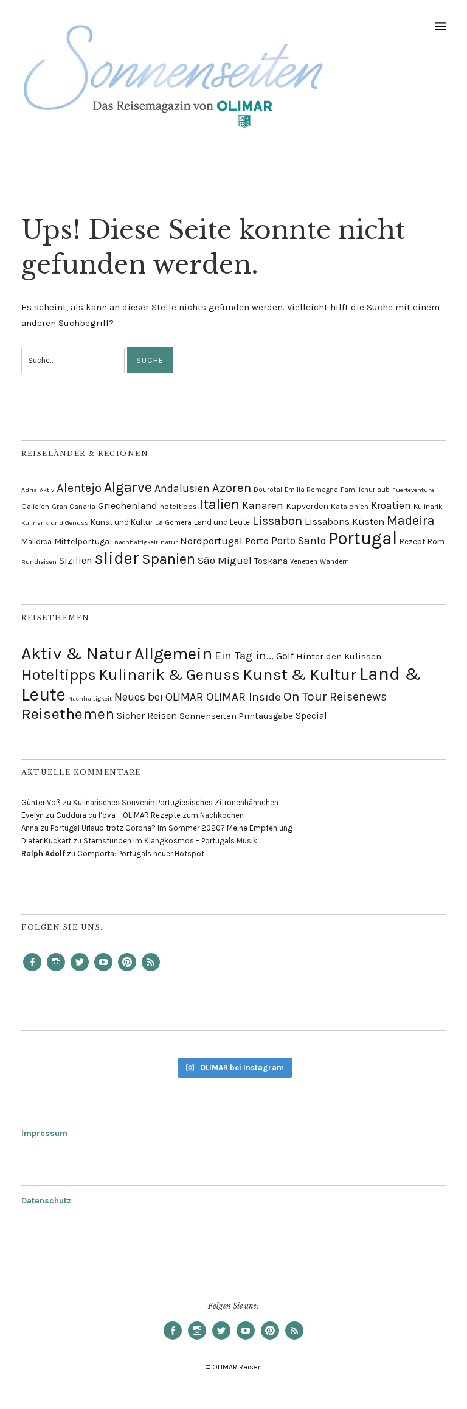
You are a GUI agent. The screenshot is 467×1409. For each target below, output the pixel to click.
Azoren (231, 487)
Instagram (56, 970)
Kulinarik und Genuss (54, 523)
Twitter (80, 970)
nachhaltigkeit (136, 542)
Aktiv (47, 490)
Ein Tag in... (244, 655)
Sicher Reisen (147, 715)
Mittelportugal (83, 541)
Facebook (32, 970)
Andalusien (182, 488)
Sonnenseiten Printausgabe (236, 716)
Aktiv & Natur (76, 653)
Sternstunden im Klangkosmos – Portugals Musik (170, 840)
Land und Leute (222, 522)
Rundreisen (39, 562)
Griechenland (127, 505)
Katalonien (349, 506)
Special (311, 715)
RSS (150, 970)
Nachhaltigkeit (90, 698)
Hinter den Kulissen (338, 656)
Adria (29, 490)
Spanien (168, 558)
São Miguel (225, 560)
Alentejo (79, 488)
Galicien (35, 506)
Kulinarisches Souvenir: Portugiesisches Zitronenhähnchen (175, 802)
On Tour (305, 696)
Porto (257, 541)
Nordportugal (211, 541)
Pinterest (127, 970)
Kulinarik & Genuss (169, 674)
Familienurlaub (365, 489)
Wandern (334, 561)
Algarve (128, 487)
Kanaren (262, 505)
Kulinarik (428, 506)
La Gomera (173, 522)
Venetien (303, 561)
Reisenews (358, 697)
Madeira (411, 520)
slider (116, 558)
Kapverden (307, 506)
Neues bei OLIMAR (159, 697)
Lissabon (277, 520)
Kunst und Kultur (122, 522)
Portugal (362, 538)
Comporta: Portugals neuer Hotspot (140, 853)
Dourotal (268, 489)
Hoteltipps (58, 674)
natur (169, 542)
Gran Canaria (73, 506)
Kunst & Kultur (300, 674)
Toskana (271, 561)
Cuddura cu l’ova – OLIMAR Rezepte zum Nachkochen (150, 815)
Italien (219, 504)
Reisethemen (67, 713)
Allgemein (173, 653)
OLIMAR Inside (243, 697)
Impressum (44, 1133)
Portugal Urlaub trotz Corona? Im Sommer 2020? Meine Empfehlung (171, 828)
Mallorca (36, 541)
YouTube (103, 970)
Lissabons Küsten (344, 521)
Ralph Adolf (43, 853)
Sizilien (75, 560)
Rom (436, 541)
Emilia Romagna (311, 489)
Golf (285, 656)
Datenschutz (46, 1201)
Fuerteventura (413, 490)
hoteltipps (178, 506)
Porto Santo (298, 541)
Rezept (412, 541)
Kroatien (391, 505)
